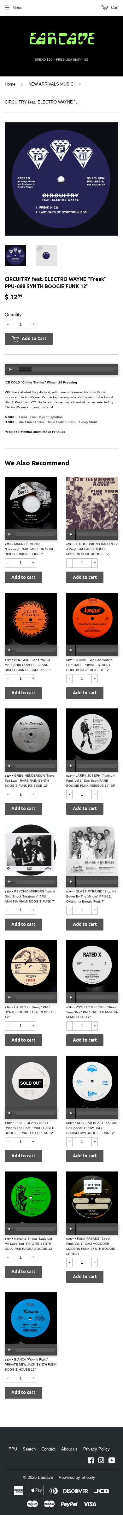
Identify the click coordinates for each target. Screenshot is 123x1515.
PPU (13, 1449)
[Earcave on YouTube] (111, 1461)
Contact (48, 1449)
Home (10, 84)
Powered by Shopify (77, 1477)
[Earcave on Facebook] (90, 1461)
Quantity (13, 314)
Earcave (45, 1477)
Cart (114, 7)
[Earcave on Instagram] (101, 1461)
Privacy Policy (96, 1449)
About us (69, 1449)
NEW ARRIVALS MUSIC (50, 84)
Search (29, 1449)
